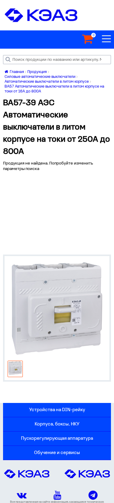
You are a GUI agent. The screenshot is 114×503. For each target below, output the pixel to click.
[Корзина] (87, 39)
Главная (16, 72)
